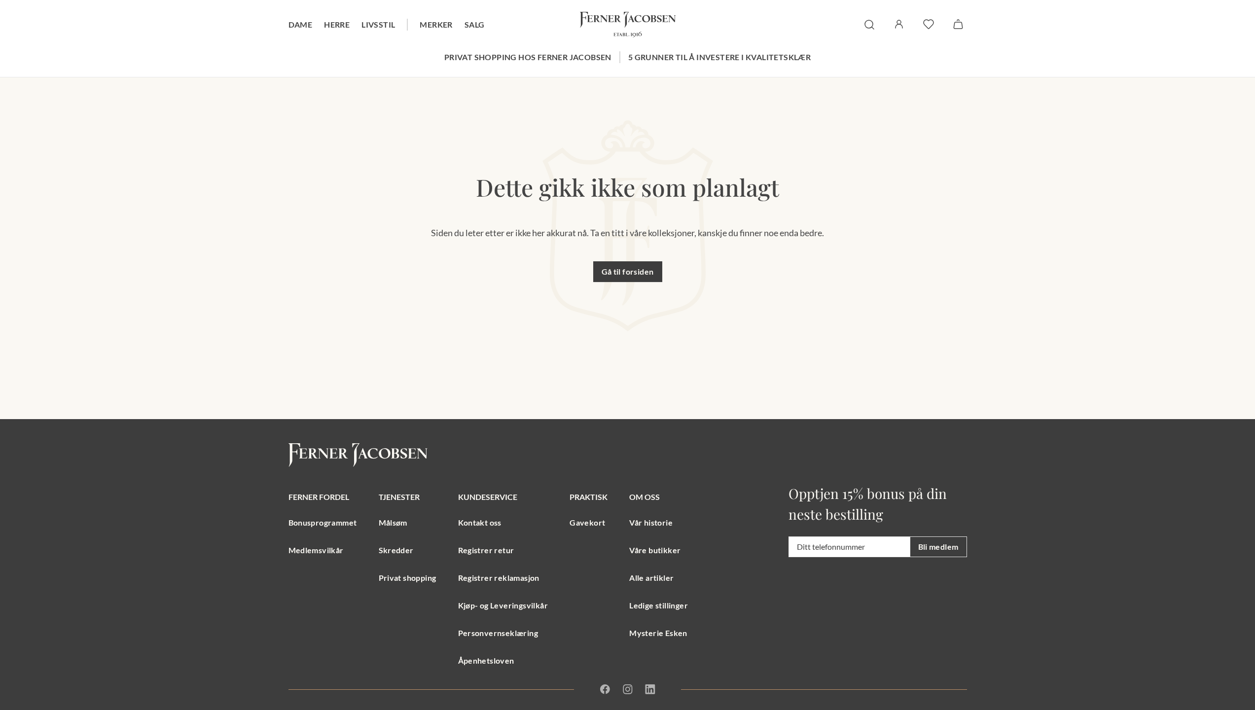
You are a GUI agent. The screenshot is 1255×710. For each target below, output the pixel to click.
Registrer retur (486, 550)
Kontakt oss (480, 522)
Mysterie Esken (658, 633)
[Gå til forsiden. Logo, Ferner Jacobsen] (628, 24)
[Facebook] (605, 689)
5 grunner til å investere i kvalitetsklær (719, 57)
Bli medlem (938, 546)
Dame (300, 24)
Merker (436, 24)
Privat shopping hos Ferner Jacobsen (527, 57)
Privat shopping (407, 577)
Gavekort (587, 522)
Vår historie (651, 522)
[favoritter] (928, 24)
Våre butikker (655, 550)
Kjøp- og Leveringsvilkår (503, 605)
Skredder (396, 550)
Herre (337, 24)
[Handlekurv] (958, 24)
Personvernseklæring (498, 633)
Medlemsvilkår (316, 550)
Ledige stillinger (658, 605)
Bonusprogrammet (322, 522)
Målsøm (393, 522)
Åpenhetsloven (486, 660)
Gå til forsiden (628, 271)
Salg (475, 24)
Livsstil (378, 24)
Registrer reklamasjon (498, 577)
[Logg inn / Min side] (899, 24)
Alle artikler (651, 577)
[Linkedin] (650, 689)
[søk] (869, 25)
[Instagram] (627, 689)
